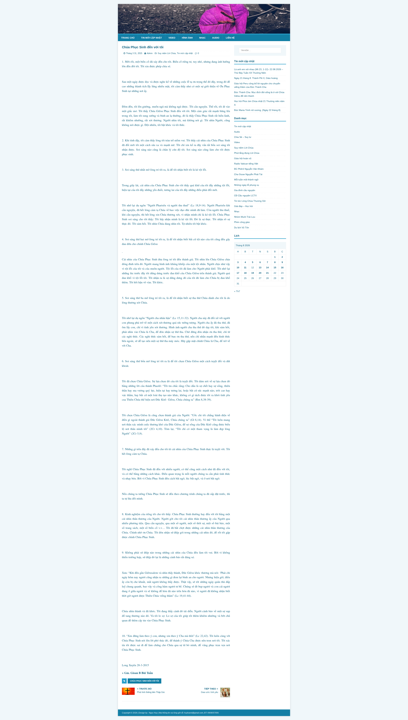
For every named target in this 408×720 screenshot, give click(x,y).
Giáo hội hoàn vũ (242, 158)
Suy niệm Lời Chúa (167, 53)
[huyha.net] (204, 31)
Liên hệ (230, 37)
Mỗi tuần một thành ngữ (246, 179)
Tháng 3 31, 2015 (134, 53)
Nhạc (202, 37)
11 (245, 267)
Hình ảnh (187, 37)
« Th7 (237, 291)
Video (171, 37)
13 (260, 267)
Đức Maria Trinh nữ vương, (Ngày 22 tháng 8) (257, 110)
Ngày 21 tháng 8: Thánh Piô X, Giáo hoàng (256, 78)
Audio (215, 37)
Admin (150, 53)
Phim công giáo (242, 222)
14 (267, 267)
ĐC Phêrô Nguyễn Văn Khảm (249, 169)
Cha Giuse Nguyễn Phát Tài (248, 174)
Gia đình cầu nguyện (244, 190)
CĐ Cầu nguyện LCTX (245, 195)
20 (260, 273)
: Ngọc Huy (152, 713)
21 (267, 273)
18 (245, 273)
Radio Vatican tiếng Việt (246, 163)
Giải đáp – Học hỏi (243, 206)
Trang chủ (128, 37)
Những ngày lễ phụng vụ (246, 185)
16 (282, 267)
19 (252, 273)
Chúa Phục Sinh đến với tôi (144, 681)
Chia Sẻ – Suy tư (242, 137)
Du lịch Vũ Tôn (241, 227)
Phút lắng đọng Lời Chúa (246, 153)
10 (238, 267)
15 (275, 267)
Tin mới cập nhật (151, 37)
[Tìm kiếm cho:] (260, 50)
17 (238, 273)
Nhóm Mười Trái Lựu (244, 217)
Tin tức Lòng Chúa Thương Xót (250, 201)
